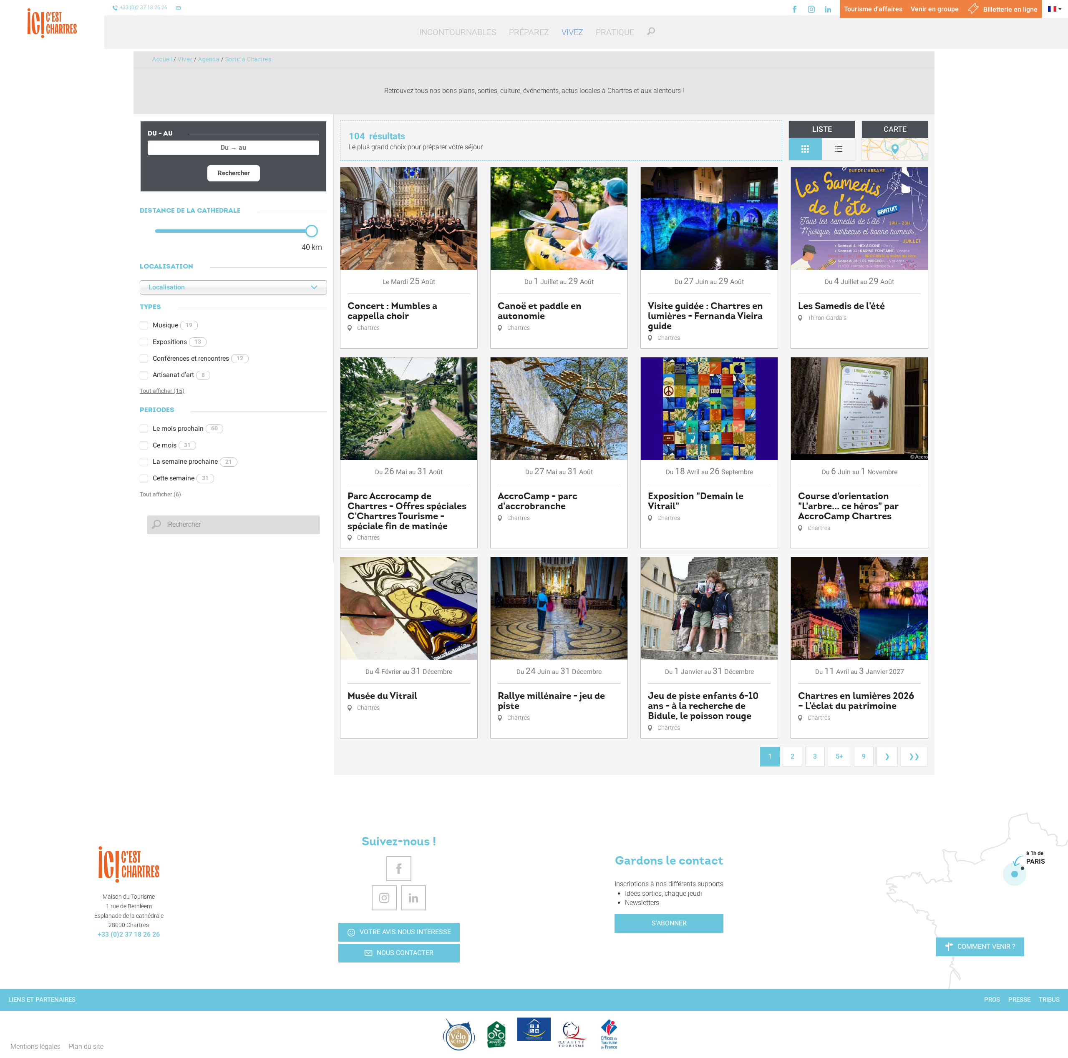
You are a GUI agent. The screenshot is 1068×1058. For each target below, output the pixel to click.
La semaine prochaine (192, 461)
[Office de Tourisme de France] (609, 1034)
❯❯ (914, 756)
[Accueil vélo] (496, 1034)
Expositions (177, 342)
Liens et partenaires (42, 999)
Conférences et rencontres (198, 358)
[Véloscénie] (459, 1034)
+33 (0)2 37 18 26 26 (129, 934)
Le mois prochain (185, 428)
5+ (839, 756)
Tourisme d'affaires (873, 9)
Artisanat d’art (179, 375)
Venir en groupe (935, 9)
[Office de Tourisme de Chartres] (129, 864)
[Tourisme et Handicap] (534, 1029)
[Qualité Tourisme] (571, 1034)
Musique (172, 325)
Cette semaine (181, 478)
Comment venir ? (986, 946)
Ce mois (172, 445)
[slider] (311, 231)
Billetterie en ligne (1010, 9)
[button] (458, 32)
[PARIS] (1014, 874)
